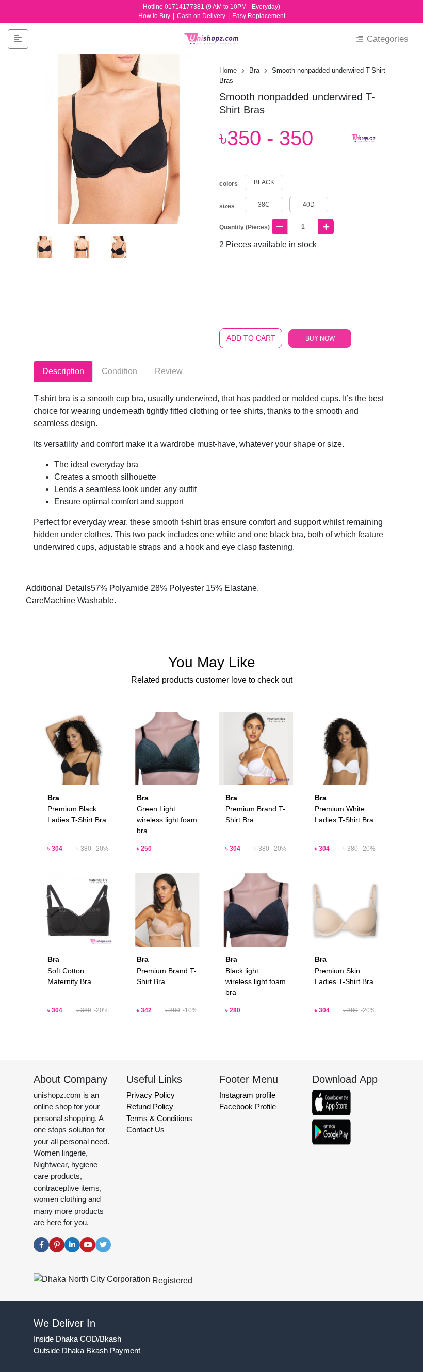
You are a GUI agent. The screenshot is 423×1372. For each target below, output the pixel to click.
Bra (255, 70)
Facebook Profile (247, 1106)
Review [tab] (169, 371)
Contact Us (145, 1129)
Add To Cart (250, 338)
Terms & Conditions (159, 1118)
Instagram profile (247, 1095)
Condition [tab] (119, 371)
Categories (386, 39)
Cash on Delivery (202, 16)
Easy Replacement (258, 16)
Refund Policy (149, 1106)
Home (229, 70)
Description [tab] (63, 371)
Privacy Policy (150, 1095)
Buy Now (320, 338)
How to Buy (155, 16)
